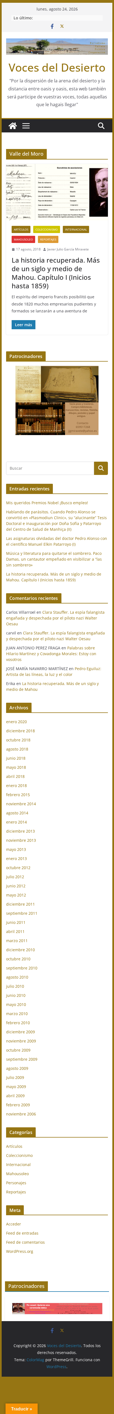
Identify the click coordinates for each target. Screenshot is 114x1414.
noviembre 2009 (21, 1041)
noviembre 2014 (21, 803)
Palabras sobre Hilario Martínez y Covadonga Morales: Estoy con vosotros (51, 653)
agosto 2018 (17, 749)
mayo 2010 (16, 1004)
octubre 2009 (18, 1050)
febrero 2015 (18, 794)
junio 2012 (15, 885)
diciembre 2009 (20, 1031)
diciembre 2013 (20, 831)
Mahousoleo (23, 239)
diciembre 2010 (20, 949)
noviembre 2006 (21, 1114)
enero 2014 (16, 822)
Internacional (76, 229)
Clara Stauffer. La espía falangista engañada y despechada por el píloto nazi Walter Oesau (55, 618)
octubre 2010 (18, 958)
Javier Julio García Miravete (68, 249)
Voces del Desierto (57, 67)
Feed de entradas (22, 1233)
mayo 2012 (16, 895)
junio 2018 (15, 758)
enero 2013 (16, 858)
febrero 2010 (18, 1022)
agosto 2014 (17, 813)
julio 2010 (15, 986)
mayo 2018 (16, 767)
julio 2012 (15, 876)
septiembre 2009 (21, 1059)
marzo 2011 (17, 940)
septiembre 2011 (21, 913)
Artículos (21, 229)
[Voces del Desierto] (12, 125)
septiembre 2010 (21, 968)
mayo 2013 (16, 849)
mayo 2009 (16, 1086)
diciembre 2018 (20, 730)
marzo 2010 (17, 1013)
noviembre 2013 (21, 840)
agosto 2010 (17, 977)
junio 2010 (15, 995)
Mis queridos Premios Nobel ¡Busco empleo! (47, 502)
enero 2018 (16, 785)
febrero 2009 (18, 1104)
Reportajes (48, 239)
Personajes (16, 1182)
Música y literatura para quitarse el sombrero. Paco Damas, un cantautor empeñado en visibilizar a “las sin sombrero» (54, 559)
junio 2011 (15, 922)
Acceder (13, 1224)
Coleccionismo (46, 229)
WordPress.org (19, 1251)
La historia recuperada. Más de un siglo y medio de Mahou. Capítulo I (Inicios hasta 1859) (56, 273)
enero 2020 (16, 721)
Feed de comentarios (25, 1242)
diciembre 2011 (20, 904)
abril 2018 (15, 776)
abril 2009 (15, 1095)
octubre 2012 (18, 867)
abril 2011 (15, 931)
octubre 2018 (18, 740)
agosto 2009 (17, 1068)
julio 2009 (15, 1077)
